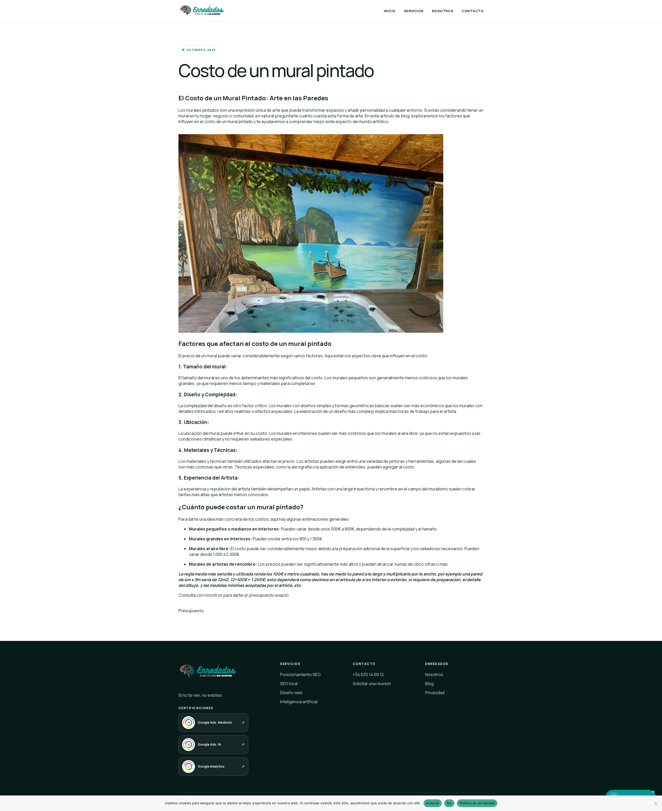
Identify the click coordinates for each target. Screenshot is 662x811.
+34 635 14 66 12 (368, 674)
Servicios (414, 11)
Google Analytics (211, 766)
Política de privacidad (477, 803)
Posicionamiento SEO (300, 674)
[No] (655, 803)
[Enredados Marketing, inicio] (201, 10)
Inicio (390, 11)
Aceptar (432, 803)
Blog (429, 683)
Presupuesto (191, 610)
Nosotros (443, 11)
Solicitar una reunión (372, 683)
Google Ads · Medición (215, 722)
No (449, 803)
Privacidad (435, 692)
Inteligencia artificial (299, 701)
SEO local (289, 683)
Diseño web (291, 692)
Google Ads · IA (209, 744)
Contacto (473, 11)
